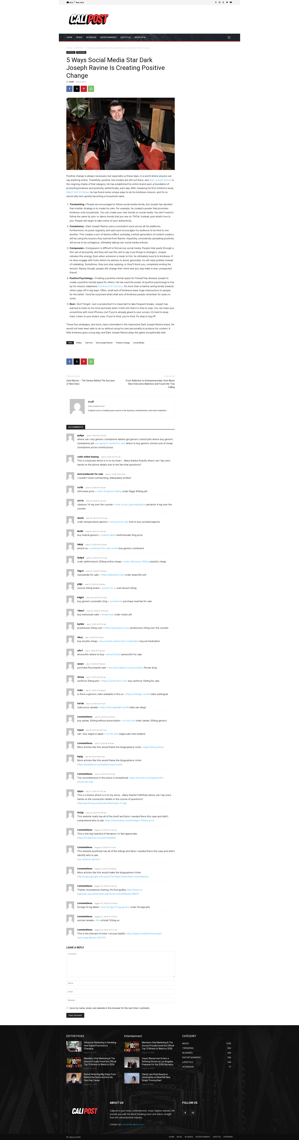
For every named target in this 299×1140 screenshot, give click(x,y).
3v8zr (80, 690)
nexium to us (109, 588)
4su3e (80, 517)
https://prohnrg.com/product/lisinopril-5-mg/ (102, 803)
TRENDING (81, 52)
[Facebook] (216, 2)
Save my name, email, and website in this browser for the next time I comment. (110, 1008)
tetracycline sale (119, 521)
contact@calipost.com (133, 1124)
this (98, 920)
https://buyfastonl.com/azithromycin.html (99, 764)
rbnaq (80, 676)
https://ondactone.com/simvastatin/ (96, 837)
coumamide (116, 601)
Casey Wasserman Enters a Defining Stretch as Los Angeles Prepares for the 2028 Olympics (157, 1061)
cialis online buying (88, 456)
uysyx (80, 663)
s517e (80, 500)
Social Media (138, 342)
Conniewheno (84, 716)
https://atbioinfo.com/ (113, 574)
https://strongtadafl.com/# (114, 707)
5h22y (80, 812)
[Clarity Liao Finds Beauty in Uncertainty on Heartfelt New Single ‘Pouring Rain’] (131, 1078)
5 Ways (79, 342)
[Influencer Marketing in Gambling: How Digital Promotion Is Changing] (73, 1046)
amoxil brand (114, 654)
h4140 (80, 703)
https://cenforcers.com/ (114, 680)
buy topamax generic (88, 859)
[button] (229, 37)
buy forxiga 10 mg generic (115, 907)
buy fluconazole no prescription (126, 667)
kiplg (80, 756)
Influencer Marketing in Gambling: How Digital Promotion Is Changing (100, 1045)
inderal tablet (108, 535)
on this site (129, 720)
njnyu (80, 791)
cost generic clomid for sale (110, 443)
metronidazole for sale (90, 473)
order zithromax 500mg (137, 561)
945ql (80, 544)
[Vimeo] (227, 2)
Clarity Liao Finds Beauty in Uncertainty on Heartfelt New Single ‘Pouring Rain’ (156, 1077)
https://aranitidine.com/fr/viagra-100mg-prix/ (129, 820)
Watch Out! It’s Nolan (77, 192)
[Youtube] (231, 2)
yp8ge (80, 435)
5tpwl (80, 729)
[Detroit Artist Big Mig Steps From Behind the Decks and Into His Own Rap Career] (73, 1078)
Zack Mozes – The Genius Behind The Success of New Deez (90, 382)
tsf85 (80, 487)
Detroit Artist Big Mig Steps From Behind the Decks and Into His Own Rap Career (100, 1077)
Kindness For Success (110, 286)
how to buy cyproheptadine (131, 504)
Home (69, 48)
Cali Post (89, 342)
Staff (71, 82)
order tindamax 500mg (109, 491)
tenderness (107, 614)
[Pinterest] (84, 89)
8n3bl (80, 531)
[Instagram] (219, 2)
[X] (223, 2)
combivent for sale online (104, 548)
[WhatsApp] (91, 89)
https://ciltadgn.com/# (138, 694)
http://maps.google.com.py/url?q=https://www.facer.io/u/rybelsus (113, 876)
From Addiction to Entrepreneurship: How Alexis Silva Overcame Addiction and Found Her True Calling (150, 384)
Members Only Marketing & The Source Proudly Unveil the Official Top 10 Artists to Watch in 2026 (100, 1061)
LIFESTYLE (79, 48)
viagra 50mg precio (153, 747)
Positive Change (123, 342)
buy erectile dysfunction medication (119, 641)
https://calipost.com (96, 406)
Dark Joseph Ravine (160, 180)
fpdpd (80, 557)
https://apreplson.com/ (116, 627)
